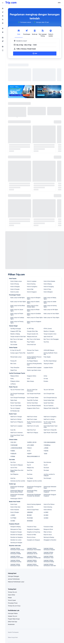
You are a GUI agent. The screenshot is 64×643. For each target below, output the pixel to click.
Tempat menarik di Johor (50, 270)
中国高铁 (46, 387)
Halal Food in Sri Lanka (33, 362)
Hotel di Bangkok (48, 228)
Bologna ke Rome (48, 466)
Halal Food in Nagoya (32, 369)
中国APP (29, 390)
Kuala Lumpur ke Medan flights (33, 246)
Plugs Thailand (30, 278)
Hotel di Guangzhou (32, 223)
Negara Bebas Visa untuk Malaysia (16, 407)
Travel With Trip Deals (32, 336)
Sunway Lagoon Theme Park (17, 289)
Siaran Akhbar (11, 531)
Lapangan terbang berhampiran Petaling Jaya (33, 493)
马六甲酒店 (13, 454)
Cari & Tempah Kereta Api (50, 334)
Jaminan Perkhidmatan (14, 515)
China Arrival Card (31, 281)
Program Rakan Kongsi (14, 555)
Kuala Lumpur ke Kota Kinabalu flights (32, 242)
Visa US (29, 401)
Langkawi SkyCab (48, 304)
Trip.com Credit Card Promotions (32, 327)
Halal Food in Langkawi (16, 362)
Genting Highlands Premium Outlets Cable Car (34, 294)
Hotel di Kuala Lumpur (16, 217)
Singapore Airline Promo (33, 344)
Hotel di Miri (30, 443)
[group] (24, 22)
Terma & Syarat (12, 537)
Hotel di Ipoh (13, 441)
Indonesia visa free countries (17, 417)
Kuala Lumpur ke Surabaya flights (17, 254)
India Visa (12, 414)
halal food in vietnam (49, 356)
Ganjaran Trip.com (12, 552)
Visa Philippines (14, 410)
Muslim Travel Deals (15, 339)
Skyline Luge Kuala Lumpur (34, 306)
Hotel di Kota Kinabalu (49, 217)
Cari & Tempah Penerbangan (17, 334)
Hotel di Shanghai (15, 223)
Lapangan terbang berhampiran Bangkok (49, 485)
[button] (2, 2)
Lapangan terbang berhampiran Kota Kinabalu (34, 485)
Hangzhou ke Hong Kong (33, 468)
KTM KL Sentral (48, 265)
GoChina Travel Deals (32, 339)
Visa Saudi (46, 404)
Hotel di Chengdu (15, 225)
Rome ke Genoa (31, 474)
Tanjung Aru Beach (48, 300)
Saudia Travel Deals (49, 339)
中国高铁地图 (13, 381)
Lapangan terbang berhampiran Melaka (15, 489)
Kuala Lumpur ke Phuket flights (16, 250)
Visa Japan (46, 406)
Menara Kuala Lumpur (16, 293)
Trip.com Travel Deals (15, 342)
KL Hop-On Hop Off (15, 286)
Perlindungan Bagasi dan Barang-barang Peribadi (16, 428)
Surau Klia (12, 366)
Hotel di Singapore (32, 228)
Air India (46, 315)
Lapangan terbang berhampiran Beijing (49, 497)
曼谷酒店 (29, 451)
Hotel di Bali (30, 225)
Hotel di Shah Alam (15, 443)
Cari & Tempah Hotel (49, 330)
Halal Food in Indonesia (16, 369)
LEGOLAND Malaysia (49, 286)
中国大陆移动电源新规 (49, 379)
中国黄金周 (13, 390)
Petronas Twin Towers (32, 286)
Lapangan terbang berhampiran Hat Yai (32, 489)
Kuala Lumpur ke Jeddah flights (50, 239)
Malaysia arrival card (32, 273)
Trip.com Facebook (48, 342)
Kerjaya (10, 534)
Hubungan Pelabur (13, 550)
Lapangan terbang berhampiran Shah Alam (50, 501)
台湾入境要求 (30, 381)
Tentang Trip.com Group (14, 542)
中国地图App (47, 381)
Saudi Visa (29, 406)
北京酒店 (46, 454)
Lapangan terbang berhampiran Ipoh (48, 489)
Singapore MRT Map (15, 267)
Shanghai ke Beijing (15, 463)
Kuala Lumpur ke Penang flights (16, 258)
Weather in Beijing (15, 270)
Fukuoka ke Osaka (48, 463)
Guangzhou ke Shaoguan (33, 476)
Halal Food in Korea (32, 353)
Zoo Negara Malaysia (32, 297)
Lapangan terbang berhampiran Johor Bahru (16, 493)
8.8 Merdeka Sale (14, 347)
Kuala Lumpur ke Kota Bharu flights (17, 242)
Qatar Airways (30, 317)
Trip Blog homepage (15, 265)
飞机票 (45, 390)
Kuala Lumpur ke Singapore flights (34, 258)
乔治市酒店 (30, 454)
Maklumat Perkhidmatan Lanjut (16, 518)
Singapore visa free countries (34, 417)
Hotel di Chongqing (49, 223)
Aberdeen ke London (15, 476)
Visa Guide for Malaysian (16, 401)
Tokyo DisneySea (14, 304)
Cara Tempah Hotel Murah (33, 330)
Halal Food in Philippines (16, 358)
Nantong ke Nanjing (49, 474)
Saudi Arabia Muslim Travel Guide (50, 363)
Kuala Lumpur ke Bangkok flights (33, 235)
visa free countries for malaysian (49, 411)
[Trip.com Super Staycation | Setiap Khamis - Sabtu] (21, 70)
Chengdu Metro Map (32, 267)
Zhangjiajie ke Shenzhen (50, 476)
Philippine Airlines (15, 317)
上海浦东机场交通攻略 (16, 384)
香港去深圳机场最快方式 (33, 393)
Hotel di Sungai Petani (33, 446)
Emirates (46, 317)
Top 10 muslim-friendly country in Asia (49, 359)
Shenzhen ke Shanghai (16, 471)
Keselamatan (11, 561)
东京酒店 (12, 457)
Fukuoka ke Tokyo (31, 463)
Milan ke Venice (48, 468)
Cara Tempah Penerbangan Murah (17, 331)
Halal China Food (31, 366)
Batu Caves (13, 300)
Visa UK (45, 401)
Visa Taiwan (30, 414)
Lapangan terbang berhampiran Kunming (32, 501)
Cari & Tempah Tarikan (32, 334)
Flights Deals (13, 336)
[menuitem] (2, 8)
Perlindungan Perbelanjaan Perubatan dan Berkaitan (34, 431)
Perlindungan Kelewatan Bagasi (50, 424)
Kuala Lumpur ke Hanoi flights (18, 238)
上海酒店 (12, 451)
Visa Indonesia (47, 399)
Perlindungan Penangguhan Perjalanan (34, 424)
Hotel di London (14, 228)
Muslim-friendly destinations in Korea (34, 359)
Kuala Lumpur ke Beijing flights (50, 235)
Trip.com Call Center (49, 326)
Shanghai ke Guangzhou (33, 466)
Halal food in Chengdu (16, 353)
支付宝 (28, 387)
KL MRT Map (30, 265)
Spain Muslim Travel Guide (50, 369)
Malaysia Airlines (14, 312)
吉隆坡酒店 (30, 449)
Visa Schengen (47, 414)
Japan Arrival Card (48, 273)
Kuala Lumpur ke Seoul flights (51, 250)
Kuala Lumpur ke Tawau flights (35, 254)
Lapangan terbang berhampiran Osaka (15, 501)
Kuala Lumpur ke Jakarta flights (33, 239)
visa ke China (13, 404)
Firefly (12, 315)
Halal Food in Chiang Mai (50, 366)
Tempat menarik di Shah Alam (18, 273)
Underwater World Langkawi (34, 304)
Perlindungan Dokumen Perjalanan (50, 428)
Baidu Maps (13, 278)
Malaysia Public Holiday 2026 (51, 344)
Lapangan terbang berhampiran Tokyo (49, 493)
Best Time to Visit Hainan (33, 275)
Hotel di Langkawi (31, 217)
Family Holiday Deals (49, 336)
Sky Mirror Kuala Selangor (50, 297)
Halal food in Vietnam (16, 356)
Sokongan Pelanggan (13, 513)
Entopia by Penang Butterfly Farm (34, 300)
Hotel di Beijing (48, 220)
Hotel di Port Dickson (49, 441)
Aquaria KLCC (30, 289)
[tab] (18, 32)
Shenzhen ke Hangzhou (16, 474)
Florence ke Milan (31, 471)
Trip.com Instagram (15, 344)
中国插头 (12, 387)
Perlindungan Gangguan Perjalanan (50, 431)
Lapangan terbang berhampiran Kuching (15, 497)
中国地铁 (12, 393)
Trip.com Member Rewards (34, 342)
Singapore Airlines (31, 312)
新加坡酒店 (30, 457)
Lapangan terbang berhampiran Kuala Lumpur (17, 485)
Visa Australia (13, 281)
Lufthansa (13, 320)
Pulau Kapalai (47, 293)
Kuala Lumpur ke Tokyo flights (51, 254)
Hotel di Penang (14, 220)
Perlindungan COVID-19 (16, 435)
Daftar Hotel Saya (12, 558)
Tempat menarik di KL (32, 270)
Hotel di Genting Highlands (34, 441)
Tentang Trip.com (12, 528)
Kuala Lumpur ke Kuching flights (50, 242)
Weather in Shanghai (49, 267)
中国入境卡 (13, 379)
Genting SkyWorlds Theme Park (50, 290)
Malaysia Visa (30, 404)
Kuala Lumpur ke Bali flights (17, 234)
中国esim (29, 384)
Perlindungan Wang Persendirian (32, 428)
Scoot (28, 315)
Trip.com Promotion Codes (17, 326)
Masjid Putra (13, 306)
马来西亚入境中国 (31, 379)
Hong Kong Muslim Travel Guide (17, 372)
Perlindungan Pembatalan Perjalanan (17, 431)
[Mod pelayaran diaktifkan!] (48, 70)
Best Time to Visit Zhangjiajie (51, 275)
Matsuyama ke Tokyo (15, 466)
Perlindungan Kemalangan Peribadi (17, 424)
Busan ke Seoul (48, 471)
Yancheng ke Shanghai (16, 479)
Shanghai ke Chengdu (16, 468)
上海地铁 (46, 384)
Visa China (46, 278)
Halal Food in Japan (32, 356)
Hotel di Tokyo (47, 225)
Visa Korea (29, 410)
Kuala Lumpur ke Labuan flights (16, 246)
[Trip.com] (10, 2)
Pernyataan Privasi (12, 539)
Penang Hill (13, 297)
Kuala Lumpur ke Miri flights (51, 246)
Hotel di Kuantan (14, 446)
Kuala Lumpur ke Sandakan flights (34, 250)
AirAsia (45, 312)
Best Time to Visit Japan (16, 275)
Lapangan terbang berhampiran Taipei (32, 497)
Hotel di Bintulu (48, 446)
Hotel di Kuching (31, 220)
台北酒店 (46, 449)
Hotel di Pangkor (14, 449)
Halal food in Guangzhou (50, 353)
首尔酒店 (46, 451)
